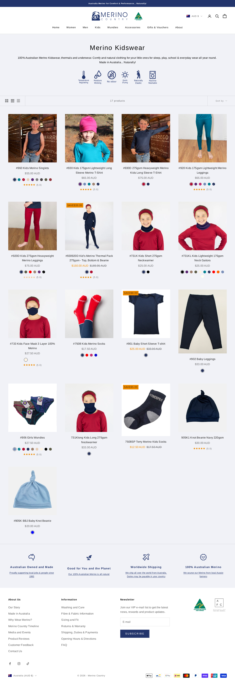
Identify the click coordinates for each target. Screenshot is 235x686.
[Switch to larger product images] (6, 100)
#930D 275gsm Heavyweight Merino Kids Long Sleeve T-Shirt (146, 170)
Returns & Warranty (73, 626)
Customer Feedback (21, 644)
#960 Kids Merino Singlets (32, 168)
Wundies (112, 27)
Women (71, 27)
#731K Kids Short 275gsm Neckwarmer (146, 258)
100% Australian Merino (203, 567)
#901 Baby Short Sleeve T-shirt (145, 343)
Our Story (14, 607)
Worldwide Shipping (146, 567)
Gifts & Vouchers (157, 27)
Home (56, 27)
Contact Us (15, 651)
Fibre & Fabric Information (77, 613)
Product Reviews (18, 638)
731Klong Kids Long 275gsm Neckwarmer (89, 439)
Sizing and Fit (69, 619)
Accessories (132, 27)
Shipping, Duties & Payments (79, 632)
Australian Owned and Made (31, 567)
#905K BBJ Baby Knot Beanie (32, 520)
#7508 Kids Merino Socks (89, 343)
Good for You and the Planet (89, 568)
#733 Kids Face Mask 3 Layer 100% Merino (32, 346)
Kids (97, 27)
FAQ (64, 644)
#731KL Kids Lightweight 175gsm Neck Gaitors (202, 258)
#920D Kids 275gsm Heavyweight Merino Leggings (32, 258)
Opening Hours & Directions (78, 638)
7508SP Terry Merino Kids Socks (145, 441)
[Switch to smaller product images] (12, 100)
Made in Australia (19, 613)
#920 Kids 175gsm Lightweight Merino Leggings (202, 170)
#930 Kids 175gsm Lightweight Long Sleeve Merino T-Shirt (89, 170)
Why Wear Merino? (20, 619)
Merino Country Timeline (23, 626)
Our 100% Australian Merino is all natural (89, 574)
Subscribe (134, 633)
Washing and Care (72, 607)
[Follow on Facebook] (10, 663)
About (179, 27)
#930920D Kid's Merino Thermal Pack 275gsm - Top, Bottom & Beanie (89, 258)
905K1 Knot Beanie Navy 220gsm (202, 437)
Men (85, 27)
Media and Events (19, 632)
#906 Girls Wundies (32, 437)
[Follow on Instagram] (19, 663)
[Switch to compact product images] (18, 100)
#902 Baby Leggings (202, 359)
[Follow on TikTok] (28, 663)
